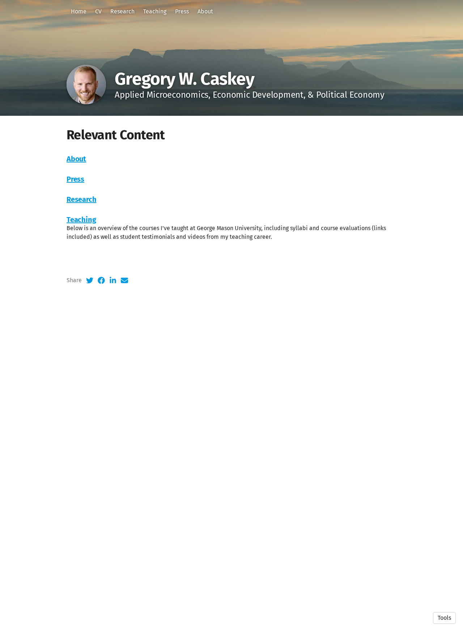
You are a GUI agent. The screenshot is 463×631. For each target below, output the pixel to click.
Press (182, 11)
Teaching (154, 11)
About (205, 11)
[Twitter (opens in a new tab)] (89, 280)
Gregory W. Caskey (184, 78)
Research (122, 11)
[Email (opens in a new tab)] (124, 280)
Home (78, 11)
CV (98, 11)
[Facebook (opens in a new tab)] (101, 280)
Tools (444, 617)
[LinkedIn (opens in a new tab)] (112, 280)
